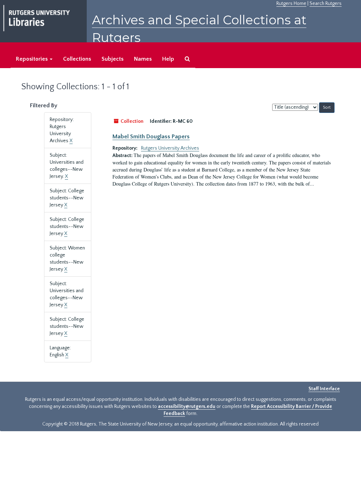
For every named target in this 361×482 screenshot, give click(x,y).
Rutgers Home (291, 3)
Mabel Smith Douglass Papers (151, 136)
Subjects (112, 59)
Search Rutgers (326, 3)
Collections (77, 59)
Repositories (32, 59)
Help (168, 59)
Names (143, 59)
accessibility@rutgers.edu (186, 406)
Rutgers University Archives (170, 148)
